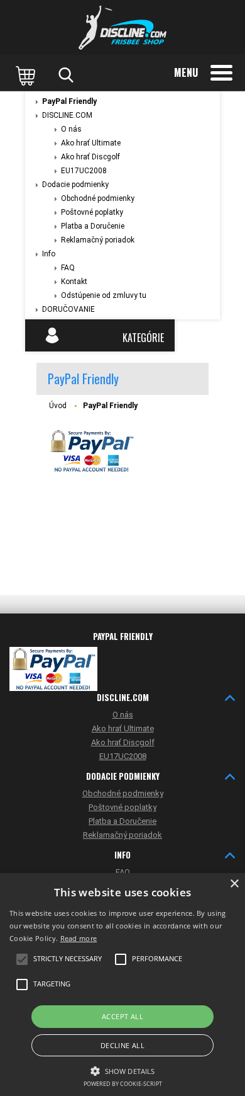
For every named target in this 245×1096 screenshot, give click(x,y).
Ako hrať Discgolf (90, 156)
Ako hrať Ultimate (91, 143)
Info (48, 253)
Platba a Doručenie (92, 226)
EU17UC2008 (84, 170)
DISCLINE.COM (67, 115)
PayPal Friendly (69, 101)
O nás (71, 129)
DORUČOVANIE (68, 309)
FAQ (68, 267)
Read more (78, 938)
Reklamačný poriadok (97, 240)
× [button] (234, 884)
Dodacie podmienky (75, 184)
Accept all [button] (122, 1016)
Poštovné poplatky (92, 212)
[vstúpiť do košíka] (27, 75)
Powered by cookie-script (123, 1084)
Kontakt (74, 281)
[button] (122, 1070)
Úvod (58, 405)
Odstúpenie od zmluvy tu (103, 295)
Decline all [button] (122, 1045)
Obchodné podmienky (97, 198)
